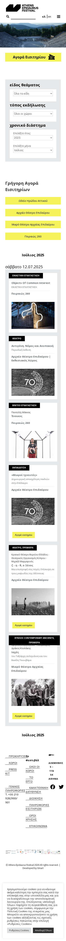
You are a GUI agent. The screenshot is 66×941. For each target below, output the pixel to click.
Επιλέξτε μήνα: (22, 146)
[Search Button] (7, 16)
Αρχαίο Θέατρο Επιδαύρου (33, 212)
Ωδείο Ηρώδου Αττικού (33, 200)
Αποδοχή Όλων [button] (43, 930)
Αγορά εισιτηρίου (23, 535)
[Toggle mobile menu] (59, 15)
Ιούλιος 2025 (33, 255)
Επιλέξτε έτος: (22, 133)
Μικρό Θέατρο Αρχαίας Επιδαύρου (33, 224)
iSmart (40, 868)
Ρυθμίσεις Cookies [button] (19, 930)
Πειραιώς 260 (33, 236)
